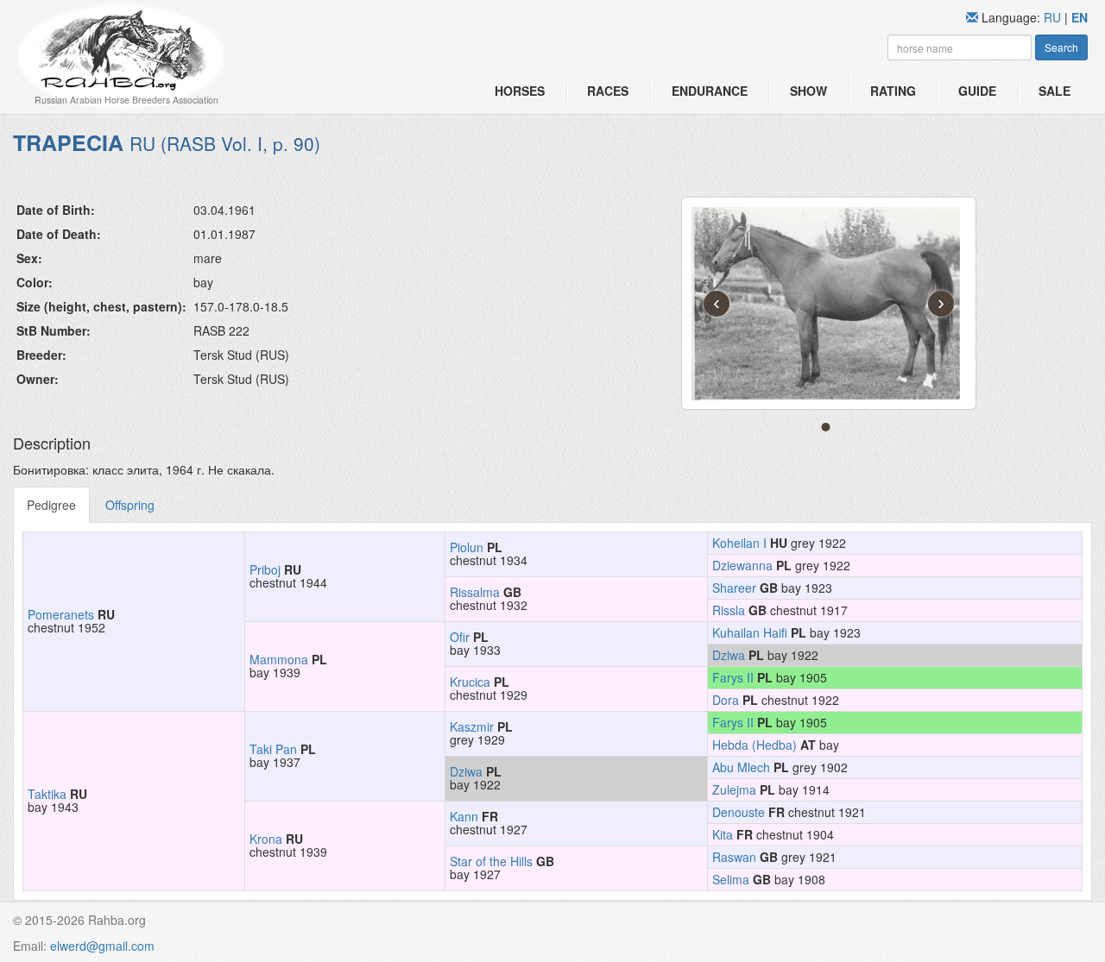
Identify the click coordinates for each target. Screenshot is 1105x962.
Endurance (710, 90)
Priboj (265, 569)
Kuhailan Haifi (749, 632)
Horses (520, 90)
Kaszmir (472, 726)
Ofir (460, 636)
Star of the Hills (491, 861)
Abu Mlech (741, 767)
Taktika (47, 793)
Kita (722, 834)
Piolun (466, 547)
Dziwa (728, 654)
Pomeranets (61, 614)
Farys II (733, 677)
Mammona (278, 659)
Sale (1054, 90)
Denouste (738, 812)
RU (1054, 17)
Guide (977, 90)
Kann (464, 816)
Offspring (130, 504)
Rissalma (475, 591)
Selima (730, 879)
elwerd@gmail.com (102, 945)
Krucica (470, 681)
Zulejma (734, 789)
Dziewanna (742, 565)
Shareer (734, 587)
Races (607, 90)
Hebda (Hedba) (754, 744)
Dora (725, 699)
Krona (265, 838)
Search (1061, 47)
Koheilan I (739, 542)
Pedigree (51, 504)
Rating (893, 90)
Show (808, 90)
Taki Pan (273, 749)
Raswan (734, 856)
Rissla (728, 610)
